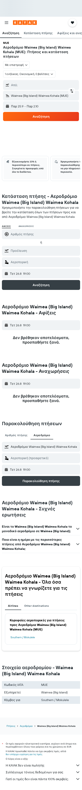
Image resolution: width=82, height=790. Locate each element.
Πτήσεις (10, 726)
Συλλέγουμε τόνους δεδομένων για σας (34, 772)
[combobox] (44, 250)
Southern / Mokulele (22, 637)
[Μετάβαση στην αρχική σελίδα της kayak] (25, 22)
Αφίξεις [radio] (6, 226)
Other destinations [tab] (36, 605)
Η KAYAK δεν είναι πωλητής (25, 765)
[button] (6, 22)
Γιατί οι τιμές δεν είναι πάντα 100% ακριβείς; (37, 779)
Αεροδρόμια (26, 726)
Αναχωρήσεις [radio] (26, 226)
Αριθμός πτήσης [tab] (16, 435)
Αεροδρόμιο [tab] (42, 435)
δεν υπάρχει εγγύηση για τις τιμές (24, 754)
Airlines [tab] (13, 605)
